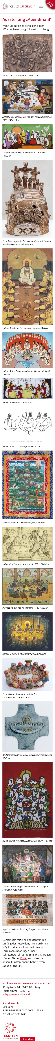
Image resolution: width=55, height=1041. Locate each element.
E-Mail (23, 958)
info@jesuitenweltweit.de (16, 994)
